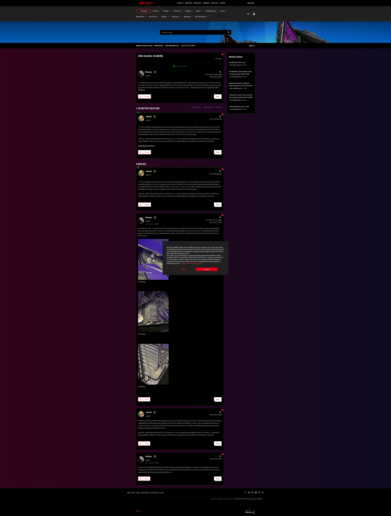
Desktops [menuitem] (188, 11)
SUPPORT (222, 3)
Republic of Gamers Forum (144, 45)
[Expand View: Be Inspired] (149, 11)
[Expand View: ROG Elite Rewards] (207, 16)
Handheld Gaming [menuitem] (210, 11)
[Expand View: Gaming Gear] (181, 16)
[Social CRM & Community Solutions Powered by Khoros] (250, 511)
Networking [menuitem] (187, 17)
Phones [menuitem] (222, 11)
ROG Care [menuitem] (155, 11)
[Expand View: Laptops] (202, 11)
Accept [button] (206, 269)
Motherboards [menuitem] (140, 17)
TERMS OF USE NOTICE (217, 499)
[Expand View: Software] (170, 11)
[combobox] (195, 32)
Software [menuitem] (166, 11)
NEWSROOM (145, 493)
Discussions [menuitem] (177, 11)
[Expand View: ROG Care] (160, 11)
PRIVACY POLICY (228, 499)
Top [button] (139, 511)
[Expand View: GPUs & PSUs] (158, 16)
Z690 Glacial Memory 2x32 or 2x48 (239, 106)
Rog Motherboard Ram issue (237, 62)
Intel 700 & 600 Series (172, 45)
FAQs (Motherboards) (235, 88)
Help (248, 14)
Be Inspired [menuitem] (144, 11)
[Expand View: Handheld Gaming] (217, 11)
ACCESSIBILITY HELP (157, 493)
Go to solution (181, 66)
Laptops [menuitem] (198, 11)
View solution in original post (146, 146)
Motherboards (158, 45)
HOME (138, 493)
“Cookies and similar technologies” (191, 263)
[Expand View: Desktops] (193, 11)
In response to (153, 224)
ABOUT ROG (131, 493)
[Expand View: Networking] (192, 16)
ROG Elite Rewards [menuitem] (200, 17)
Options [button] (251, 45)
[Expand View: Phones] (226, 11)
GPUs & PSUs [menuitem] (153, 17)
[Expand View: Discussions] (182, 11)
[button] (140, 96)
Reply (218, 96)
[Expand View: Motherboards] (146, 16)
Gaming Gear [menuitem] (175, 17)
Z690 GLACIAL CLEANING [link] (188, 45)
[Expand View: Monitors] (168, 16)
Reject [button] (184, 269)
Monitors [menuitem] (164, 17)
